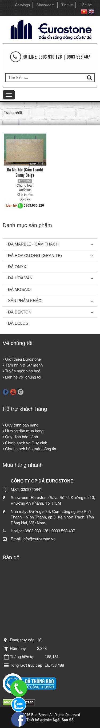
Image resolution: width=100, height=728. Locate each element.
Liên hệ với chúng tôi (22, 377)
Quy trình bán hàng (21, 425)
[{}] (50, 29)
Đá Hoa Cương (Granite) (35, 255)
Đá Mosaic (19, 289)
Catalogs (22, 5)
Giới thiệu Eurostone (22, 359)
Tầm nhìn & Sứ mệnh (23, 365)
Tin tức (67, 5)
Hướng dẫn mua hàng (23, 431)
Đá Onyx (17, 266)
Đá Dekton (19, 312)
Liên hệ (85, 5)
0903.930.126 (34, 205)
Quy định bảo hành (21, 437)
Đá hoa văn (20, 278)
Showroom (46, 5)
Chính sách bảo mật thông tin (30, 449)
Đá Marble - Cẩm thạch (33, 244)
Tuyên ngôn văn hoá (22, 371)
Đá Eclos (18, 323)
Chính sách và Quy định (25, 443)
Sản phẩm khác (24, 300)
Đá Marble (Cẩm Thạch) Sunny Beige (25, 172)
